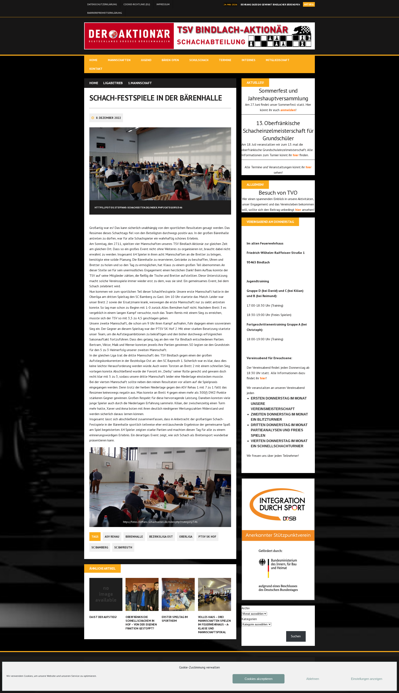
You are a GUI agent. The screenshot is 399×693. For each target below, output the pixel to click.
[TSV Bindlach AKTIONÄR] (199, 35)
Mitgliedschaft (277, 60)
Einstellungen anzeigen (366, 679)
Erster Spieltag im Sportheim (175, 619)
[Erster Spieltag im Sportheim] (178, 608)
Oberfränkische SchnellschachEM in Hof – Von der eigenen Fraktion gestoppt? (141, 622)
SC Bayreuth (123, 547)
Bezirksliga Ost (161, 536)
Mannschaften (119, 60)
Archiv (245, 608)
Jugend (146, 60)
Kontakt (95, 69)
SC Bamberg (99, 547)
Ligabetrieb (113, 83)
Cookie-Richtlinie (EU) (136, 4)
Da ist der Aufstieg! (103, 617)
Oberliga (185, 536)
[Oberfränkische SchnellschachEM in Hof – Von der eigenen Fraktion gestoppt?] (142, 608)
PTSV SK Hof (207, 536)
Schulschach (198, 60)
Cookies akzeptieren (258, 679)
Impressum (163, 4)
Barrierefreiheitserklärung (104, 12)
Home (93, 60)
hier (296, 155)
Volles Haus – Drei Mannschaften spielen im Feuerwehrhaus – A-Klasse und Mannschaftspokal (214, 624)
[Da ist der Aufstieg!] (105, 608)
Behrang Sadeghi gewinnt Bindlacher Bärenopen (270, 4)
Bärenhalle (134, 536)
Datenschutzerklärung (102, 4)
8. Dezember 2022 (108, 118)
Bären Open (170, 60)
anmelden (288, 110)
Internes (248, 60)
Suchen (296, 636)
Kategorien (249, 619)
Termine (225, 60)
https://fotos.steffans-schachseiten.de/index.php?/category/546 (160, 522)
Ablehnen (312, 679)
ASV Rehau (112, 536)
